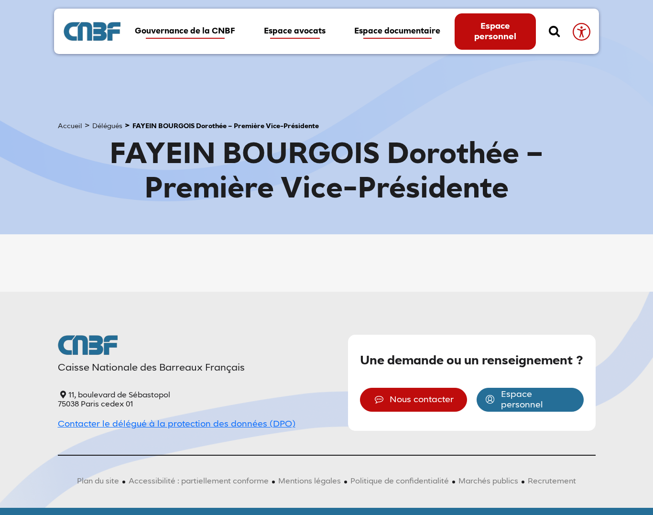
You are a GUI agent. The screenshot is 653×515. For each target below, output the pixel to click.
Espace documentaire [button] (397, 31)
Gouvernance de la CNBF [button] (185, 31)
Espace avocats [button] (295, 31)
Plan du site (98, 481)
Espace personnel (495, 31)
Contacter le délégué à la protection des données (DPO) (176, 424)
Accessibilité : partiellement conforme (199, 481)
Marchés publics (488, 481)
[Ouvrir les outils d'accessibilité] (581, 31)
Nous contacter (422, 399)
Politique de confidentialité (399, 481)
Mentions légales (309, 481)
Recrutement (552, 481)
